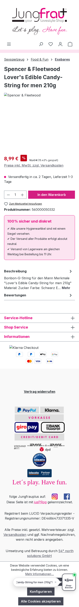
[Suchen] (41, 44)
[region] (39, 129)
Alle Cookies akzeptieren (41, 601)
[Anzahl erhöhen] (22, 195)
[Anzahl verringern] (8, 195)
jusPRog (40, 502)
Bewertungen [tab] (15, 295)
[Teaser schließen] (55, 582)
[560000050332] (39, 129)
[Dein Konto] (60, 44)
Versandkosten (14, 535)
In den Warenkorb (51, 195)
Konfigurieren (41, 592)
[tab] (38, 279)
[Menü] (9, 44)
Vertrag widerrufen (39, 392)
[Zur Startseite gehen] (39, 21)
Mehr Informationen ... (39, 574)
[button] (36, 582)
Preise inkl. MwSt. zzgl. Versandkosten (33, 165)
